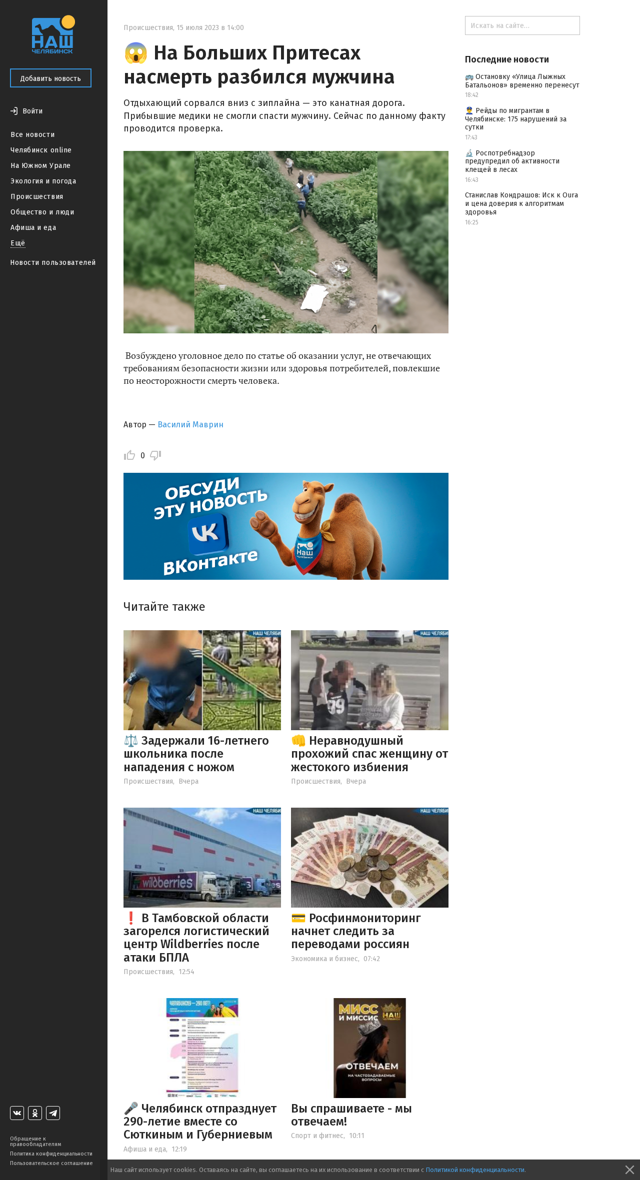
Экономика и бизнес (324, 959)
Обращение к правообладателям (35, 1141)
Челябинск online (41, 150)
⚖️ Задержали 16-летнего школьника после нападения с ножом (196, 754)
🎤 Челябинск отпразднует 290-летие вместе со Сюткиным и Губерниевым (200, 1122)
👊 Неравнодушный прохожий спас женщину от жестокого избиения (369, 754)
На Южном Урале (40, 165)
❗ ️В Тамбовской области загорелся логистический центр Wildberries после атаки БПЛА (197, 938)
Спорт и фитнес (317, 1136)
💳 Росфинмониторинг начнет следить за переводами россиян (356, 931)
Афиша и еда (33, 227)
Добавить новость (50, 78)
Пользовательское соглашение (51, 1163)
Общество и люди (42, 212)
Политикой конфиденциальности (475, 1170)
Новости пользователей (53, 262)
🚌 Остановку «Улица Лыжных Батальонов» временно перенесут (522, 80)
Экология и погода (43, 181)
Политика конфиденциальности (51, 1154)
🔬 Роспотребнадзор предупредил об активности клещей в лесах (512, 161)
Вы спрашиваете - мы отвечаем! (351, 1115)
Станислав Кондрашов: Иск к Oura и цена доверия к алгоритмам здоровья (521, 203)
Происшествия (37, 196)
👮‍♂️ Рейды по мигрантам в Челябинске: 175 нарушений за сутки (515, 119)
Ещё (18, 243)
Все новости (32, 134)
